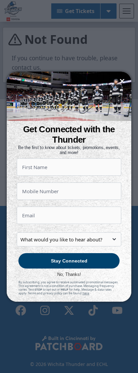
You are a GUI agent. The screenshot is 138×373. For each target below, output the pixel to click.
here (85, 293)
